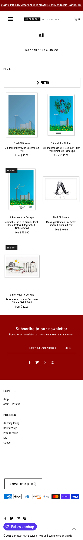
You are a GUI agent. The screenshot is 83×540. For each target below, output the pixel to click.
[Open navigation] (10, 19)
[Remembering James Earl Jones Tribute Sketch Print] (21, 266)
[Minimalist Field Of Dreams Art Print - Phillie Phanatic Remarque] (61, 115)
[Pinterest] (45, 363)
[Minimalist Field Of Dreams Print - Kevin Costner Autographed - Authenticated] (21, 189)
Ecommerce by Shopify (60, 535)
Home (27, 50)
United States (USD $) (23, 484)
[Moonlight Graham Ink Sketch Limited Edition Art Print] (61, 189)
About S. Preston (11, 404)
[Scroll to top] (74, 529)
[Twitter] (37, 363)
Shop (6, 399)
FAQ (5, 437)
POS (41, 535)
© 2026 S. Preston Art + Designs (20, 535)
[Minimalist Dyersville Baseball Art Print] (21, 115)
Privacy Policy (10, 432)
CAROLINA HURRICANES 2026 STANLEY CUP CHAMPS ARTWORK (41, 5)
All (35, 50)
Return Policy (10, 428)
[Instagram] (52, 363)
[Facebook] (30, 363)
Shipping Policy (11, 423)
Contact (7, 442)
